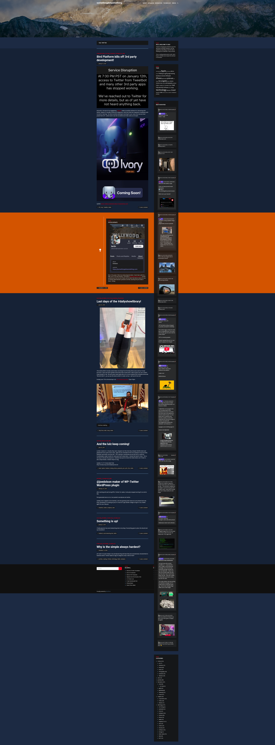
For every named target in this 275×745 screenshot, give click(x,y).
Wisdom (160, 702)
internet (163, 76)
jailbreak (170, 78)
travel (173, 90)
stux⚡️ (162, 459)
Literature (161, 665)
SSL (169, 87)
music (161, 83)
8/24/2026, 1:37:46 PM (167, 144)
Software (105, 543)
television (121, 298)
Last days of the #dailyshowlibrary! (119, 301)
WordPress (108, 591)
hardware (158, 76)
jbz (161, 401)
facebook (107, 468)
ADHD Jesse (163, 516)
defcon (172, 71)
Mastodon (165, 51)
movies (158, 83)
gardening (161, 690)
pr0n (126, 468)
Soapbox (112, 53)
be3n (160, 109)
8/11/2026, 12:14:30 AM (168, 642)
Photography (162, 671)
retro (160, 723)
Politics (109, 298)
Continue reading (103, 425)
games (163, 73)
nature (164, 83)
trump (108, 430)
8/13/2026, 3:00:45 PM (163, 518)
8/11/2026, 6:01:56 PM (167, 615)
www (113, 507)
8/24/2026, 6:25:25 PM (167, 137)
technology (118, 53)
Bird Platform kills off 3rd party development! (117, 58)
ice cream (162, 686)
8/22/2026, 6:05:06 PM (167, 255)
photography (169, 83)
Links (159, 677)
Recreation (160, 682)
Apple (163, 71)
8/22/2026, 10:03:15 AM (168, 300)
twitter (109, 207)
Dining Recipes (130, 583)
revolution (105, 440)
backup (169, 71)
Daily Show (101, 430)
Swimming (161, 692)
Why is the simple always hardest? (118, 547)
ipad (169, 76)
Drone (160, 711)
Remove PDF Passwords (132, 574)
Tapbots (119, 110)
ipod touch (164, 78)
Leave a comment (144, 207)
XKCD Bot (163, 113)
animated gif (158, 71)
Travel (160, 694)
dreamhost (101, 507)
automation (161, 709)
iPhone (159, 78)
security (161, 87)
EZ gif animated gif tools (132, 581)
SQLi (129, 468)
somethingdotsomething (109, 2)
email (100, 468)
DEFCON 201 (163, 365)
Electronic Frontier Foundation (133, 570)
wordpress (109, 507)
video (161, 92)
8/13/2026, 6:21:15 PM (167, 481)
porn (124, 468)
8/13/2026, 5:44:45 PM (170, 459)
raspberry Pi (162, 85)
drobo (157, 73)
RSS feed (171, 49)
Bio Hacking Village (169, 586)
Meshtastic (165, 570)
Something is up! (107, 521)
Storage (160, 732)
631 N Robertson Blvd (122, 379)
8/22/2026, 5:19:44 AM (167, 307)
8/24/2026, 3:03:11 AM (167, 152)
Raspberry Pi (161, 721)
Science (160, 725)
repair (170, 85)
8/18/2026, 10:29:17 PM (163, 367)
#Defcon (161, 560)
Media (168, 81)
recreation (167, 85)
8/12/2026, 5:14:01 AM (167, 529)
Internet (104, 298)
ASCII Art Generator (131, 572)
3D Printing (161, 707)
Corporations (100, 53)
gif (166, 73)
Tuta (162, 181)
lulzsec (115, 468)
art (166, 71)
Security (160, 727)
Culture (107, 53)
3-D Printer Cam (130, 579)
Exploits (103, 468)
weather (169, 92)
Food (160, 73)
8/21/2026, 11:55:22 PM (163, 320)
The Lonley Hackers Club (164, 581)
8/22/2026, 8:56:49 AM (169, 218)
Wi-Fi (160, 738)
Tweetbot (106, 207)
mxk (161, 218)
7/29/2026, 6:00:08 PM (168, 401)
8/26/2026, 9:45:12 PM (163, 115)
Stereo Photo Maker (131, 585)
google (169, 73)
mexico (171, 81)
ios (167, 76)
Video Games (165, 92)
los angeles (163, 81)
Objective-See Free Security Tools (134, 576)
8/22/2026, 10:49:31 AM (168, 278)
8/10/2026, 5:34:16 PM (169, 558)
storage (172, 87)
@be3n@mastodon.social (135, 276)
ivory (102, 207)
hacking (111, 468)
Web (124, 53)
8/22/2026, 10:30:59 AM (169, 181)
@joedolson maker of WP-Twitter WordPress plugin (118, 483)
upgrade (158, 92)
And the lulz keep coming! (113, 444)
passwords (119, 468)
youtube (157, 94)
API (99, 207)
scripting (105, 559)
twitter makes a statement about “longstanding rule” (114, 203)
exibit (105, 430)
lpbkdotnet (163, 319)
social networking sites (108, 533)
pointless (110, 518)
